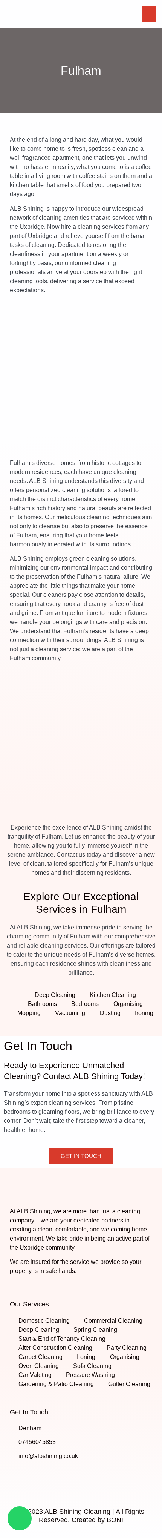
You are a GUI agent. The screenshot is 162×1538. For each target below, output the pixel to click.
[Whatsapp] (20, 1518)
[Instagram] (29, 1473)
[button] (149, 14)
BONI (115, 1520)
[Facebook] (15, 1473)
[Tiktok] (44, 1473)
